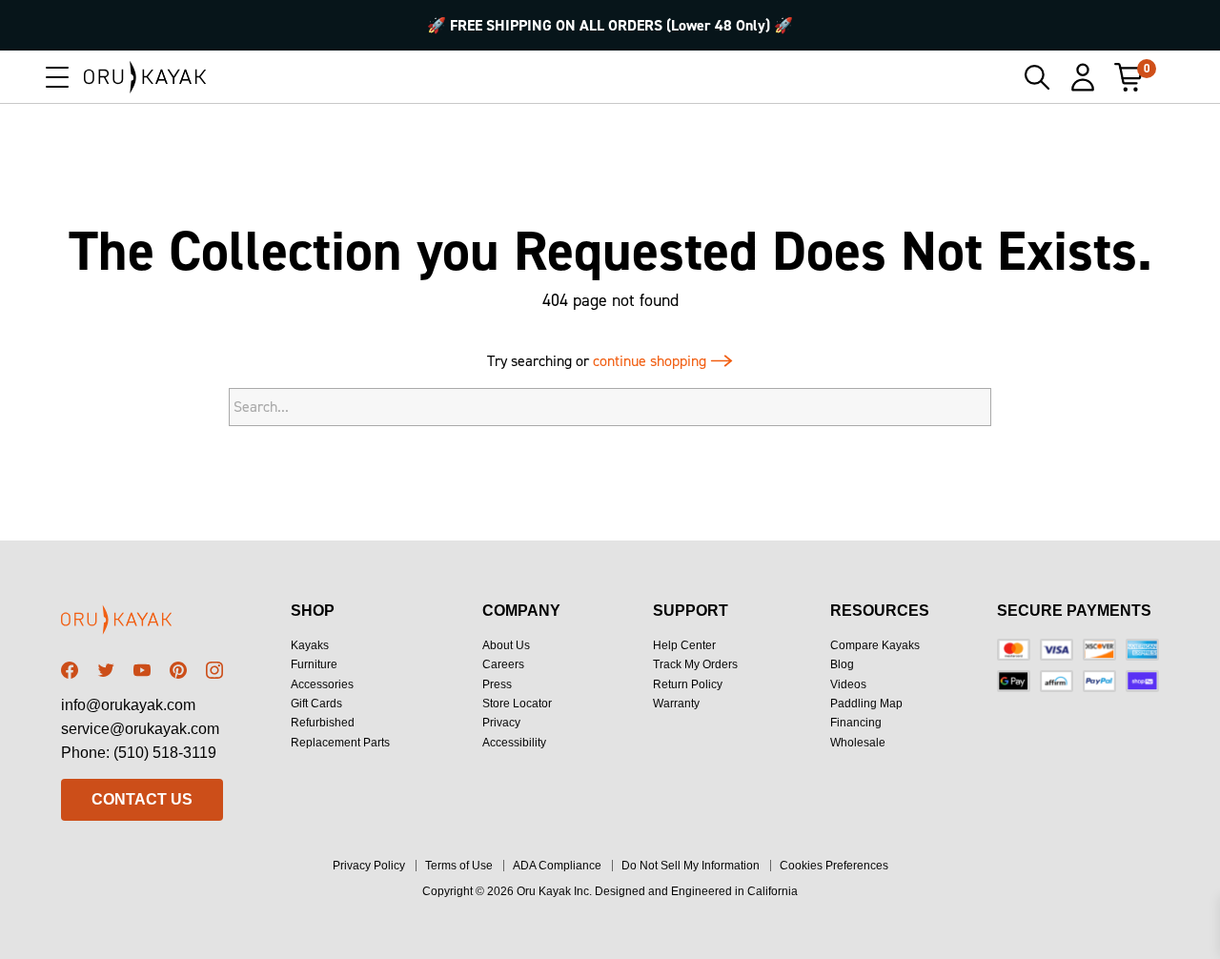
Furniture (314, 664)
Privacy (501, 722)
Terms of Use (459, 865)
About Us (506, 645)
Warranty (676, 703)
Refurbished (323, 722)
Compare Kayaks (875, 645)
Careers (503, 664)
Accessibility (514, 742)
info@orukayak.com (128, 705)
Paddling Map (866, 703)
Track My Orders (695, 664)
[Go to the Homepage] (145, 77)
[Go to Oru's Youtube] (142, 670)
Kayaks (310, 645)
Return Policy (687, 684)
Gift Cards (316, 703)
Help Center (684, 645)
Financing (856, 722)
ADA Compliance (557, 865)
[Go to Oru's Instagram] (214, 670)
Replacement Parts (340, 742)
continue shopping (651, 361)
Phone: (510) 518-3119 (138, 753)
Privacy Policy (369, 865)
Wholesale (857, 742)
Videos (848, 684)
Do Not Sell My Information (690, 865)
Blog (842, 664)
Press (497, 684)
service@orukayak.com (140, 729)
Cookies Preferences (834, 865)
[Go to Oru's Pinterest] (178, 670)
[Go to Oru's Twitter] (105, 670)
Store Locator (517, 703)
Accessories (322, 684)
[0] (1128, 77)
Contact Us (142, 799)
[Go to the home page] (142, 623)
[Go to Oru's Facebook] (69, 670)
